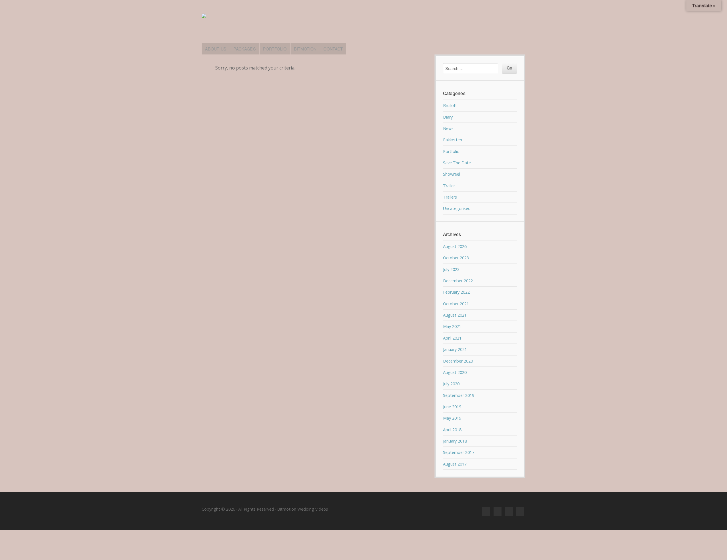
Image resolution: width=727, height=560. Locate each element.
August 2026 (455, 246)
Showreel (451, 174)
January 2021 (455, 349)
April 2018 (452, 429)
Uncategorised (457, 208)
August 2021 (455, 315)
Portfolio (451, 151)
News (448, 128)
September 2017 (458, 452)
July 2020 (451, 383)
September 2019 (458, 395)
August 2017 (455, 464)
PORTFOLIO (275, 49)
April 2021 (452, 338)
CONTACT (333, 49)
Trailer (449, 185)
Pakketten (452, 139)
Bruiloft (450, 105)
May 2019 (452, 418)
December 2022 (458, 280)
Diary (448, 117)
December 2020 (458, 361)
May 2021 (452, 326)
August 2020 (455, 372)
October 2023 (456, 257)
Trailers (450, 197)
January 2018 (455, 441)
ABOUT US (215, 49)
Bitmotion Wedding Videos (363, 25)
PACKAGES (244, 49)
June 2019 (452, 406)
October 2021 (456, 303)
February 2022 (456, 292)
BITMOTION (305, 49)
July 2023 (451, 269)
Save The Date (457, 162)
